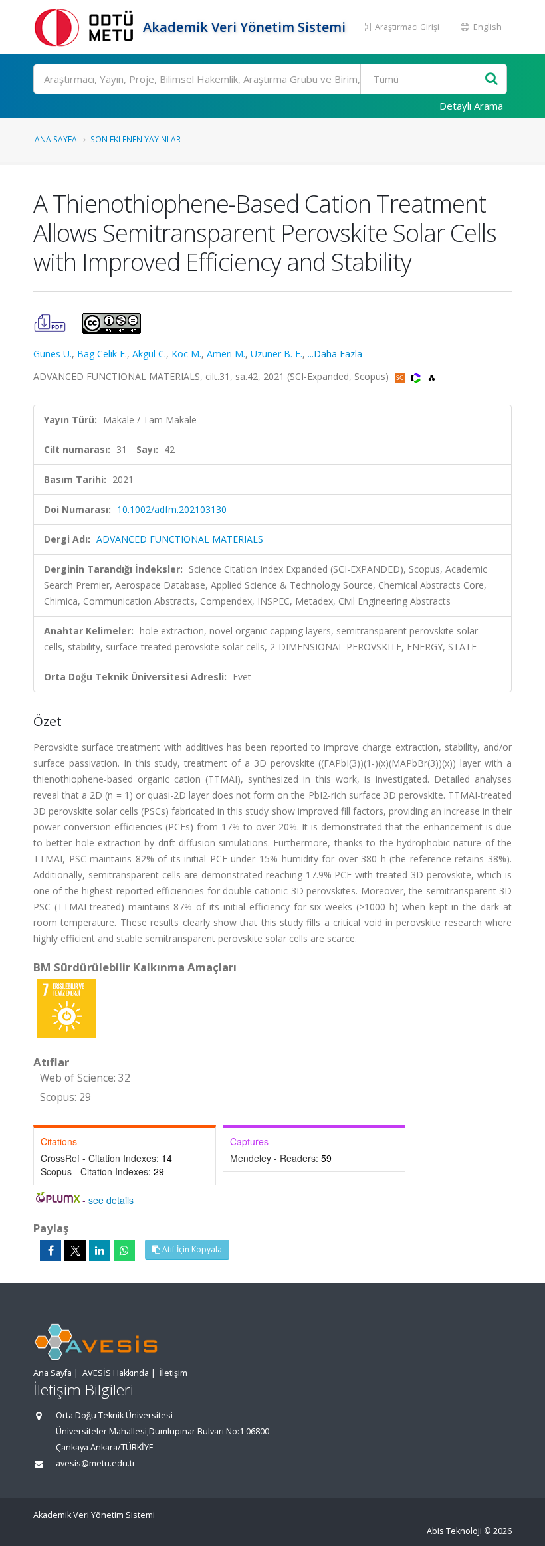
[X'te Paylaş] (75, 1250)
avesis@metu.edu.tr (96, 1463)
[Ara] (491, 79)
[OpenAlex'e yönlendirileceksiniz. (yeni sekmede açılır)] (432, 376)
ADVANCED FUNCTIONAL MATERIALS (179, 539)
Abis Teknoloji (454, 1531)
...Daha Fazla (335, 353)
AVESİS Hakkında (115, 1373)
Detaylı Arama (471, 105)
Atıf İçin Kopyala (191, 1249)
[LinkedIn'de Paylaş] (99, 1250)
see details (111, 1200)
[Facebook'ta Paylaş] (50, 1250)
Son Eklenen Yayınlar (135, 139)
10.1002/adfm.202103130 (172, 509)
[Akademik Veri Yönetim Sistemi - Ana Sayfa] (86, 27)
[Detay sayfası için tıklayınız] (66, 1007)
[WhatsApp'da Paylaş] (124, 1250)
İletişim (173, 1373)
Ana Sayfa (56, 139)
